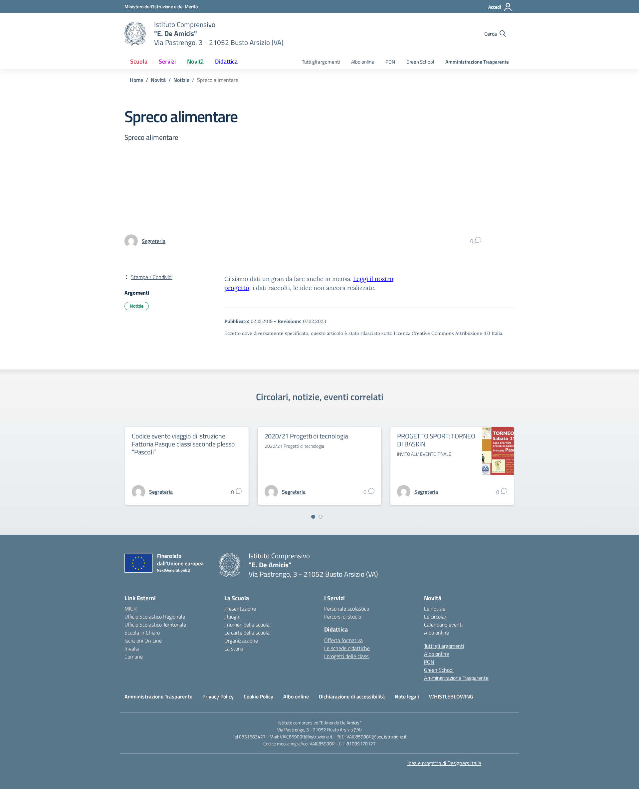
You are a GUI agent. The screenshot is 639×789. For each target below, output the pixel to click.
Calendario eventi (443, 625)
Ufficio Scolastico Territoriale (155, 625)
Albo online (362, 62)
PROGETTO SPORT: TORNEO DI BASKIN (436, 440)
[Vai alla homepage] (135, 34)
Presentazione (240, 609)
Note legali (407, 696)
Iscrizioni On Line (143, 641)
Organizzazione (241, 641)
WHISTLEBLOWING (451, 696)
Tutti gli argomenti (321, 62)
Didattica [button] (226, 61)
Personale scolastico (346, 609)
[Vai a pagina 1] (313, 517)
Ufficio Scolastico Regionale (154, 617)
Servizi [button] (167, 61)
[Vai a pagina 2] (320, 517)
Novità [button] (195, 61)
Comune (133, 656)
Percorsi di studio (342, 617)
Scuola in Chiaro (142, 633)
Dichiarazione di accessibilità (352, 696)
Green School (420, 62)
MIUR (130, 609)
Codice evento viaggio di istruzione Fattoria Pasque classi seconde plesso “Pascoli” (183, 444)
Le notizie (434, 609)
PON (390, 62)
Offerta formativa (343, 640)
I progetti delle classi (346, 656)
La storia (233, 649)
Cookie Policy (258, 696)
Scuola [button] (138, 61)
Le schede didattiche (347, 648)
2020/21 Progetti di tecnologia (306, 436)
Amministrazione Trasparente (477, 62)
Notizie (136, 305)
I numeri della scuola (247, 625)
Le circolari (435, 617)
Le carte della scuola (247, 633)
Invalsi (131, 649)
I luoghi (232, 617)
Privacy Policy (218, 696)
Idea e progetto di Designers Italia (444, 763)
